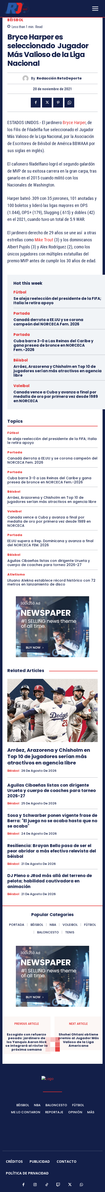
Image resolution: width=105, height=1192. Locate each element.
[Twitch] (58, 1185)
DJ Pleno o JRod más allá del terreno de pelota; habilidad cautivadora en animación (49, 881)
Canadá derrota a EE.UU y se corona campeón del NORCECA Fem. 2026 (48, 322)
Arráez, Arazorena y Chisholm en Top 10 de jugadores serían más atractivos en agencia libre (57, 371)
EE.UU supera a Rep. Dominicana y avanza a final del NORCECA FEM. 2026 (50, 542)
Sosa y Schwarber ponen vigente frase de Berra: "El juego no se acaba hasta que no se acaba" (52, 820)
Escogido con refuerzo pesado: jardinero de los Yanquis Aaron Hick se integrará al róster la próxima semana (26, 1042)
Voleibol (21, 386)
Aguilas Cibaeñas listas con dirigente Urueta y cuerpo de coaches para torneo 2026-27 (48, 562)
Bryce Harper (74, 122)
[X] (47, 102)
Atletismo (16, 574)
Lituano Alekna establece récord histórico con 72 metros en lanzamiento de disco (51, 582)
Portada (21, 313)
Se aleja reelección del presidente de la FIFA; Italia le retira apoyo (57, 300)
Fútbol (19, 292)
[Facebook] (36, 102)
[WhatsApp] (69, 102)
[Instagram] (35, 1185)
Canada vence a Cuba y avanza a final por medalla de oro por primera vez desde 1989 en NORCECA (55, 396)
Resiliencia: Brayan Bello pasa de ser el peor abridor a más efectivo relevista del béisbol (51, 851)
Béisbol (15, 20)
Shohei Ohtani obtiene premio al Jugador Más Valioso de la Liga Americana (78, 1040)
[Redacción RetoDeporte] (26, 78)
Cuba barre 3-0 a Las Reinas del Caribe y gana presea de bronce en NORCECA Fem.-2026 (53, 345)
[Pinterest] (58, 102)
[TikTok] (47, 1185)
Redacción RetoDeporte (59, 78)
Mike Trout (44, 239)
